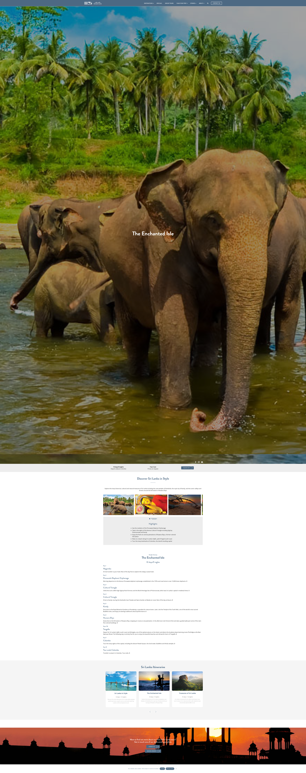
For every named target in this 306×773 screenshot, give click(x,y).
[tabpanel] (153, 533)
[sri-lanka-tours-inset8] (119, 505)
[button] (104, 505)
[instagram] (199, 462)
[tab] (153, 519)
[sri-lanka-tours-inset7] (153, 505)
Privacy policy (170, 768)
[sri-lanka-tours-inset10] (186, 505)
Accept (162, 768)
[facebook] (195, 462)
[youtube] (202, 462)
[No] (176, 768)
